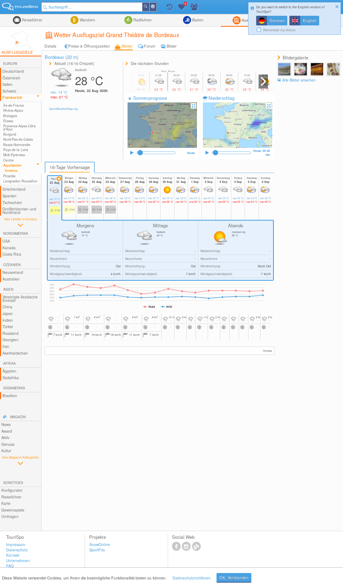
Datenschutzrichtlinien (192, 578)
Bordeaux (11, 170)
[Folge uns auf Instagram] (186, 546)
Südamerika (14, 388)
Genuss (8, 444)
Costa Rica (11, 254)
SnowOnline (99, 544)
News (6, 424)
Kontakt (12, 555)
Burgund (9, 134)
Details (50, 46)
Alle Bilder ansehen (299, 80)
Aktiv (5, 437)
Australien (11, 279)
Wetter (127, 46)
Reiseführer (31, 19)
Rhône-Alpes (13, 110)
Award (6, 431)
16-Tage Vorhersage (70, 167)
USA (6, 241)
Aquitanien (12, 165)
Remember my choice (279, 30)
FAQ (10, 565)
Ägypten (9, 371)
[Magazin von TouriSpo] (196, 546)
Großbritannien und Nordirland (19, 210)
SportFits (97, 549)
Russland (10, 333)
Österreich (11, 77)
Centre (8, 160)
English (309, 20)
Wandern (87, 19)
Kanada (9, 247)
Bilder (172, 46)
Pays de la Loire (15, 149)
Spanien (9, 195)
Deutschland (13, 71)
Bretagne (10, 115)
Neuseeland (12, 272)
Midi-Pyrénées (14, 154)
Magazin (18, 416)
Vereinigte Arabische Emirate (20, 298)
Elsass (8, 120)
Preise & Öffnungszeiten (89, 46)
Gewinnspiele (13, 510)
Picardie (9, 176)
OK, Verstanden (234, 577)
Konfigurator (12, 490)
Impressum (15, 544)
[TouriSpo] (20, 8)
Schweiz (9, 91)
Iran (5, 346)
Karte (6, 503)
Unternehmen (18, 560)
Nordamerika (15, 233)
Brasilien (9, 395)
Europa (10, 63)
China (7, 306)
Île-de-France (13, 105)
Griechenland (14, 189)
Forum (149, 46)
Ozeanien (12, 264)
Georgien (10, 339)
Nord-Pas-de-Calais (18, 139)
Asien (8, 289)
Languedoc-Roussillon (20, 181)
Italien (7, 84)
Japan (7, 313)
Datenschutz (17, 549)
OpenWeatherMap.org (63, 109)
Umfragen (9, 516)
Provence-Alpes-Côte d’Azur (19, 127)
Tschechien (12, 202)
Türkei (7, 326)
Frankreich (12, 97)
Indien (7, 320)
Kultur (6, 450)
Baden (197, 19)
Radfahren (142, 19)
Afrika (9, 363)
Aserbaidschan (15, 353)
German (277, 20)
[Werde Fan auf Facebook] (176, 546)
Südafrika (10, 377)
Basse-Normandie (16, 144)
